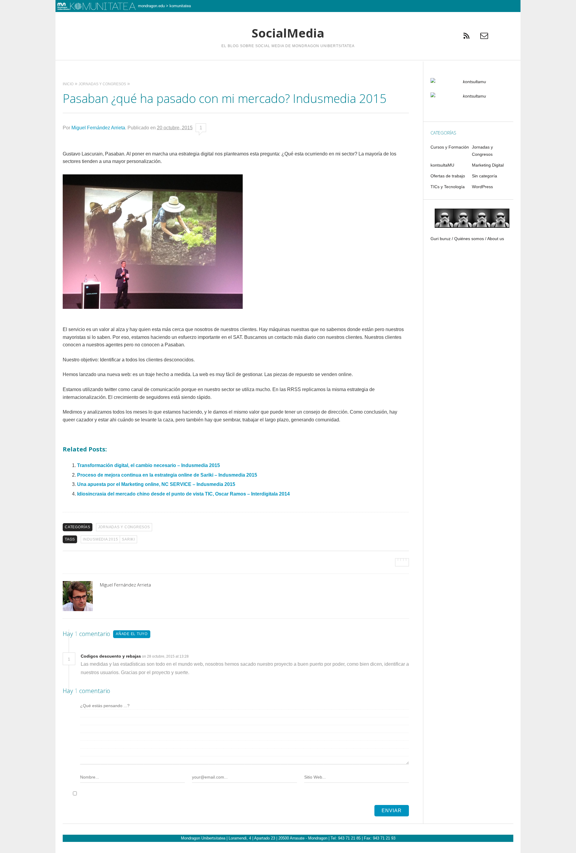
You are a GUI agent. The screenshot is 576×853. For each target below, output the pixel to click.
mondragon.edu (151, 6)
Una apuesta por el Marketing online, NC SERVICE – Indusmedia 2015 (156, 484)
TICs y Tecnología (447, 186)
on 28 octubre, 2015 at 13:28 (166, 656)
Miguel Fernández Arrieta (98, 127)
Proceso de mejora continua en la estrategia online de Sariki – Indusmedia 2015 (167, 475)
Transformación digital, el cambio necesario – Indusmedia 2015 (148, 465)
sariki (128, 539)
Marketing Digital (488, 165)
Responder (202, 656)
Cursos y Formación (449, 147)
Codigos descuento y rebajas (111, 656)
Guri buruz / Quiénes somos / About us (467, 238)
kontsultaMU (442, 165)
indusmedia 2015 (100, 539)
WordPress (482, 186)
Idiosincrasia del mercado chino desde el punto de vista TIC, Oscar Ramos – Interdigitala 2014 (183, 493)
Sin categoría (484, 175)
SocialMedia (288, 33)
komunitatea (180, 6)
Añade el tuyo (132, 634)
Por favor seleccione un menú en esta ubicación (288, 68)
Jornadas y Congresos (124, 527)
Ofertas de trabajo (447, 175)
